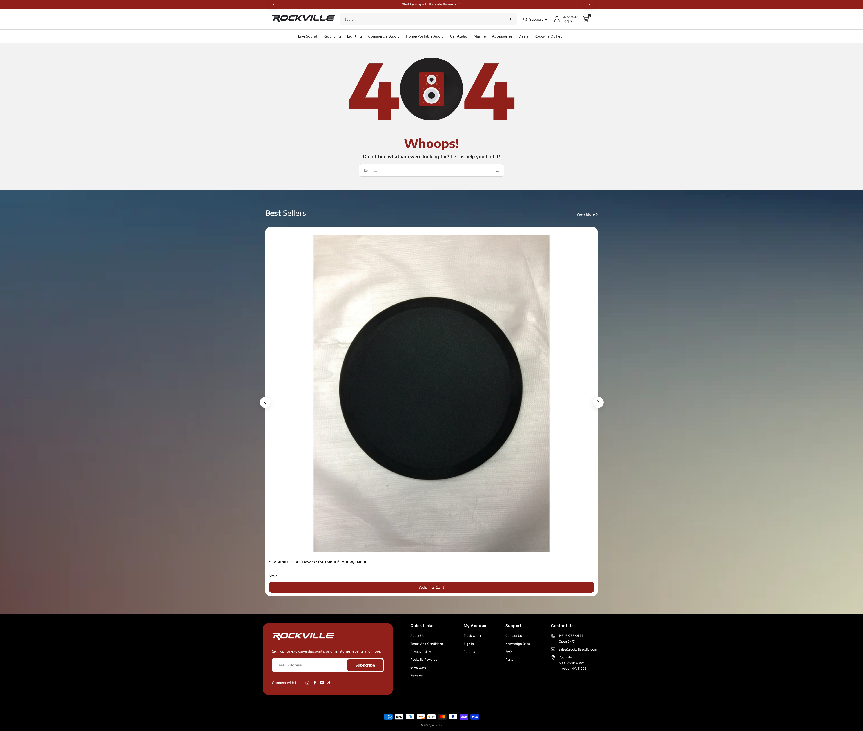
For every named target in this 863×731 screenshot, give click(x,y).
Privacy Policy (420, 651)
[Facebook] (314, 682)
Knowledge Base (517, 644)
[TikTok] (329, 682)
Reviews (416, 675)
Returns (469, 651)
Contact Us (513, 635)
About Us (417, 635)
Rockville (437, 725)
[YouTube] (321, 682)
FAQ (508, 651)
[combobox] (428, 19)
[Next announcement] (589, 4)
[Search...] (510, 19)
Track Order (472, 635)
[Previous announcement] (274, 4)
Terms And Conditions (426, 644)
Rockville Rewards (423, 659)
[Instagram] (307, 682)
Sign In (469, 644)
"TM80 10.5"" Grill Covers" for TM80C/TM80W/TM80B (318, 562)
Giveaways (418, 667)
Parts (509, 659)
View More (585, 214)
